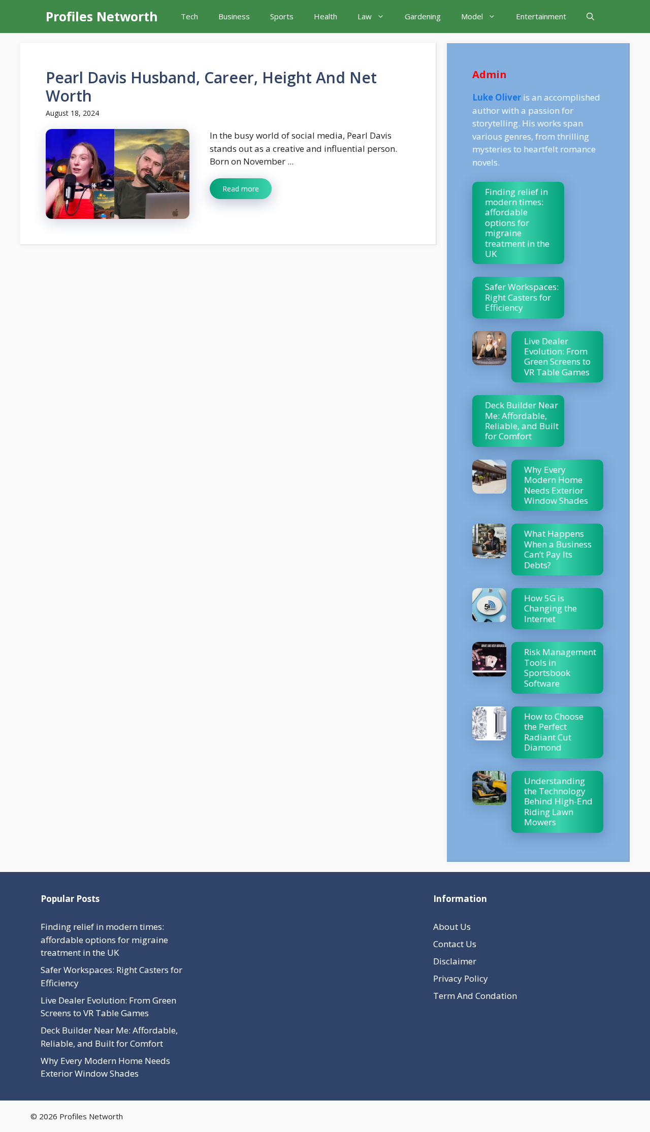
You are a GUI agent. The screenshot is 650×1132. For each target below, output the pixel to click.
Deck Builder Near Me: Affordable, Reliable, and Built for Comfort (522, 420)
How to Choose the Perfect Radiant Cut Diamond (553, 731)
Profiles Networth (102, 16)
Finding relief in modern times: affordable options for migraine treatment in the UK (517, 223)
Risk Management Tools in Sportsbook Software (560, 667)
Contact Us (454, 944)
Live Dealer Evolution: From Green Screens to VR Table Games (557, 356)
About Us (452, 926)
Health (325, 16)
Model (472, 16)
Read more (240, 188)
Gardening (423, 16)
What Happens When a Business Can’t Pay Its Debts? (558, 549)
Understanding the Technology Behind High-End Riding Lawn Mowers (558, 801)
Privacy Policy (460, 978)
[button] (590, 16)
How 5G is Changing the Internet (550, 608)
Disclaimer (454, 961)
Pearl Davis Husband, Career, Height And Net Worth (211, 86)
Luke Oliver (496, 97)
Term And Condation (475, 995)
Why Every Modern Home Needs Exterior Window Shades (556, 485)
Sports (282, 16)
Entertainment (541, 16)
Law (365, 16)
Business (234, 16)
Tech (189, 16)
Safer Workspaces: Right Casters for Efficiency (522, 297)
